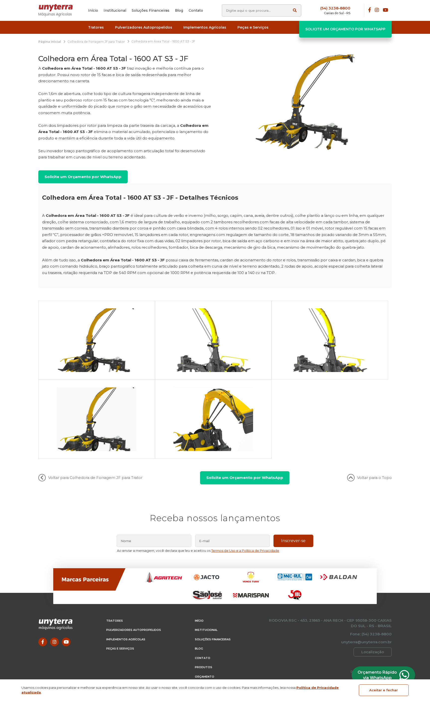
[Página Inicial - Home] (58, 8)
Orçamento (204, 676)
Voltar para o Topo (374, 477)
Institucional (206, 630)
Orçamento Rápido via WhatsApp (377, 675)
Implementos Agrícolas (125, 639)
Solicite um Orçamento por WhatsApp (345, 29)
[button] (96, 27)
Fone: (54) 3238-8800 (371, 634)
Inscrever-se (293, 540)
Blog (199, 648)
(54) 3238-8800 (335, 8)
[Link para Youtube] (385, 10)
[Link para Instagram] (377, 10)
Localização (372, 652)
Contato (202, 658)
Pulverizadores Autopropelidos (133, 630)
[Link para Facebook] (369, 10)
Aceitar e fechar (383, 690)
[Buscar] (294, 10)
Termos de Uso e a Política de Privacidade (245, 551)
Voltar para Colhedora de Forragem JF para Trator (95, 477)
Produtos (203, 667)
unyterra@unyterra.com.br (366, 642)
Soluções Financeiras (213, 639)
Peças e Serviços (120, 648)
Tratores (114, 620)
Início (199, 620)
